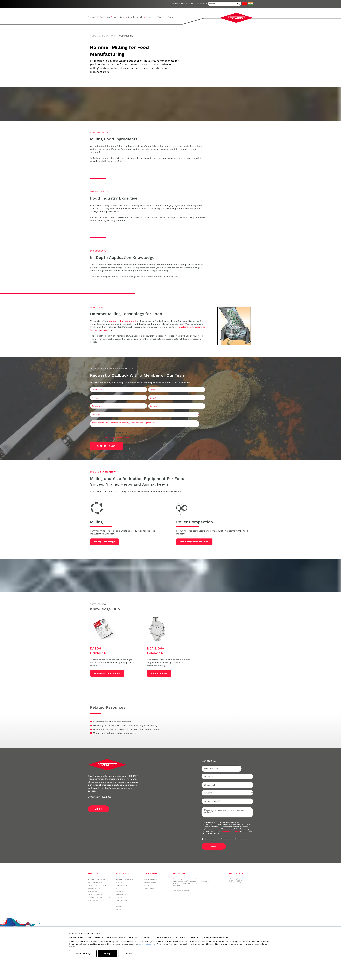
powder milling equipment (122, 321)
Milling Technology (104, 541)
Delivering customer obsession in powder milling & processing (125, 725)
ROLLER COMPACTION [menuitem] (96, 879)
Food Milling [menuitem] (125, 36)
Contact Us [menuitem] (202, 4)
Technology (105, 17)
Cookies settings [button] (83, 953)
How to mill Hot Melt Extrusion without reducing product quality (126, 729)
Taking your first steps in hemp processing (115, 733)
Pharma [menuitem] (119, 882)
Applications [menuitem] (107, 36)
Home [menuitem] (93, 36)
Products (92, 17)
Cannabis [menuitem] (119, 909)
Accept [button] (107, 953)
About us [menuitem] (174, 4)
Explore (98, 809)
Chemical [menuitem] (119, 891)
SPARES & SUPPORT (181, 891)
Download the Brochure (107, 673)
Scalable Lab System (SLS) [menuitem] (99, 897)
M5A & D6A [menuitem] (92, 891)
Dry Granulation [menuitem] (150, 879)
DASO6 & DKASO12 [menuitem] (95, 894)
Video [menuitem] (186, 4)
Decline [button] (128, 953)
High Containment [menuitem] (95, 882)
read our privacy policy (230, 831)
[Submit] (237, 3)
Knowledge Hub (135, 17)
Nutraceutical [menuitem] (121, 885)
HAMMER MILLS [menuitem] (94, 888)
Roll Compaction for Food (194, 541)
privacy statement (147, 944)
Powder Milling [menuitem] (150, 882)
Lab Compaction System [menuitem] (97, 885)
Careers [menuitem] (193, 4)
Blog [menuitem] (181, 4)
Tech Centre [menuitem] (149, 888)
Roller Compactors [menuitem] (152, 885)
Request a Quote (165, 17)
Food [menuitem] (118, 888)
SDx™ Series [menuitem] (93, 900)
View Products (159, 673)
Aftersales (150, 17)
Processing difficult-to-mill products (112, 721)
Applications (119, 17)
